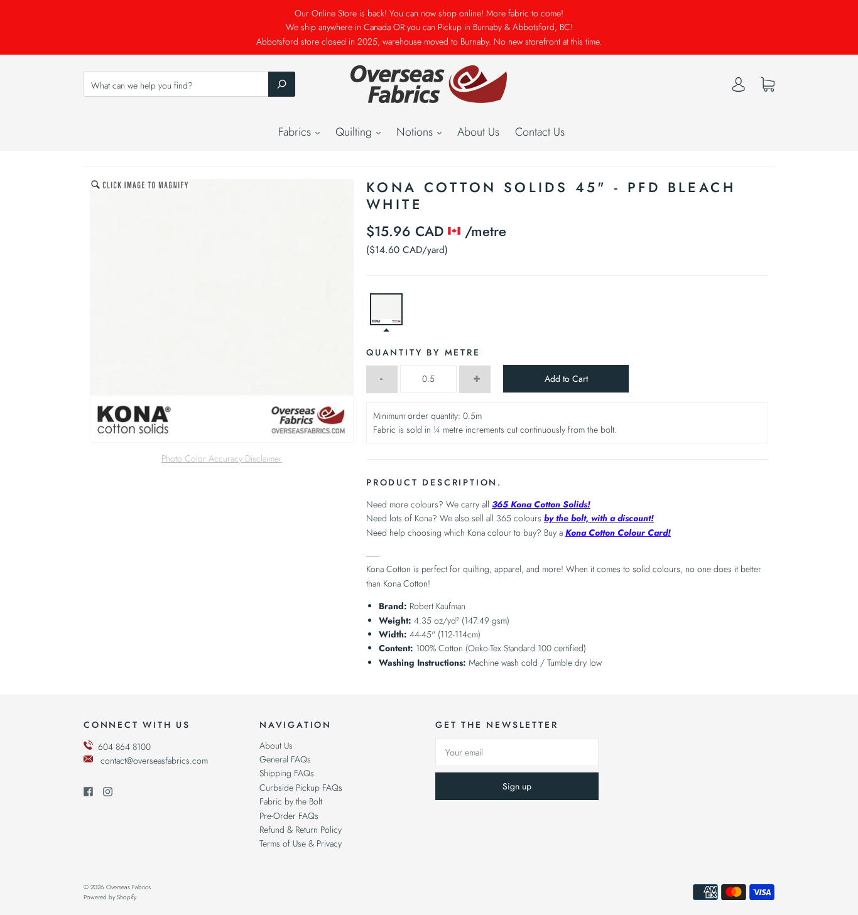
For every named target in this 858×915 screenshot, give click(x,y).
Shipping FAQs (286, 773)
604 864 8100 (124, 746)
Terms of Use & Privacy (300, 843)
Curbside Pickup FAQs (300, 787)
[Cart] (767, 85)
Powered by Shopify (110, 897)
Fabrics (296, 132)
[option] (222, 311)
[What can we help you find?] (189, 85)
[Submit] (281, 84)
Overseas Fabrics (128, 887)
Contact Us (540, 132)
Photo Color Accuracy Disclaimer (221, 458)
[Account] (738, 87)
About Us (478, 132)
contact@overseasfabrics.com (154, 760)
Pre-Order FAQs (288, 815)
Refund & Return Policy (300, 829)
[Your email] (517, 752)
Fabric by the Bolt (290, 801)
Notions (416, 132)
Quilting (355, 132)
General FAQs (285, 759)
